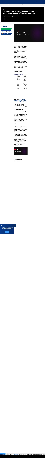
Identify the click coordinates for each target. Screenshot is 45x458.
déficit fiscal (42, 454)
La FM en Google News (7, 31)
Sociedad (42, 4)
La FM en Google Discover (7, 33)
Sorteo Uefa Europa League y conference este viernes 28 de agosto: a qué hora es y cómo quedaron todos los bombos (23, 454)
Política (8, 4)
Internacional (27, 4)
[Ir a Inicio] (3, 2)
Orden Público (3, 4)
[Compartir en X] (4, 26)
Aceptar (7, 231)
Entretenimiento (15, 4)
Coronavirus (18, 154)
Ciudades (33, 4)
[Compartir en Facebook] (1, 26)
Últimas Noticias (2, 454)
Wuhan (15, 154)
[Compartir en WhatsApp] (6, 26)
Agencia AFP (6, 18)
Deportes (38, 4)
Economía (21, 4)
